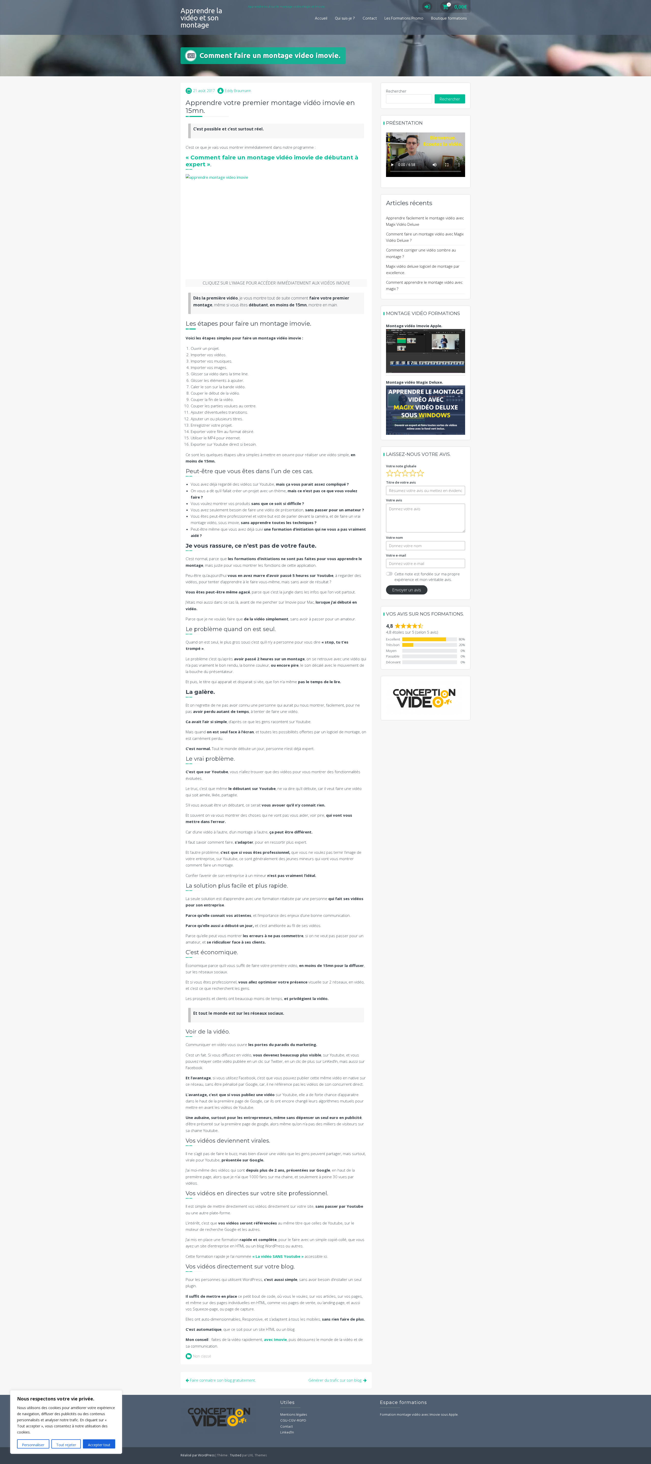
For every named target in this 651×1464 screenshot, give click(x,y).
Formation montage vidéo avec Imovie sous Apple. (419, 1415)
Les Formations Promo (403, 18)
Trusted (235, 1455)
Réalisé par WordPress (198, 1455)
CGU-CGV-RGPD (293, 1421)
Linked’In (287, 1433)
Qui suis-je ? (345, 18)
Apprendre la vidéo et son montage (201, 18)
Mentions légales (293, 1415)
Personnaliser (33, 1444)
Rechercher (396, 91)
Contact (370, 18)
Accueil (321, 18)
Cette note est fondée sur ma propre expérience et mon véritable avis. (427, 576)
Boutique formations (449, 18)
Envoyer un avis (406, 590)
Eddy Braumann (238, 90)
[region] (66, 1422)
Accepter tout (99, 1444)
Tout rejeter (66, 1444)
